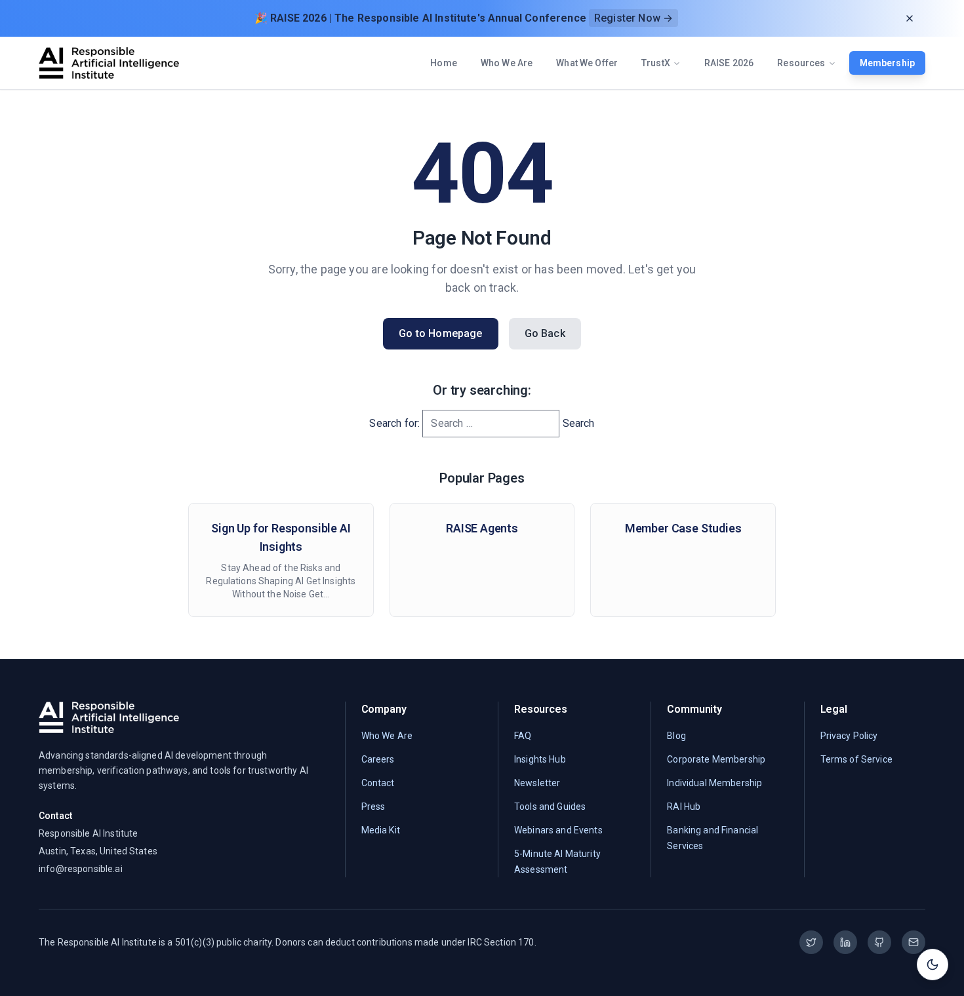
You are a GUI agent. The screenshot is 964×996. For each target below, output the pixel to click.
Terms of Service (856, 759)
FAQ (522, 735)
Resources (801, 63)
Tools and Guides (550, 806)
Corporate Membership (716, 759)
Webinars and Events (558, 830)
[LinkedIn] (845, 942)
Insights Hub (540, 759)
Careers (378, 759)
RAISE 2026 (728, 63)
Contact (378, 783)
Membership (887, 63)
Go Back (545, 333)
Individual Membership (714, 783)
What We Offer (587, 63)
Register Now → (633, 18)
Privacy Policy (849, 735)
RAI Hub (683, 806)
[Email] (913, 942)
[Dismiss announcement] (909, 18)
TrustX (655, 63)
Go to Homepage (440, 333)
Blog (676, 735)
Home (443, 63)
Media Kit (380, 830)
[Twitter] (811, 942)
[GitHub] (879, 942)
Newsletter (537, 783)
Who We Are (506, 63)
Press (373, 806)
